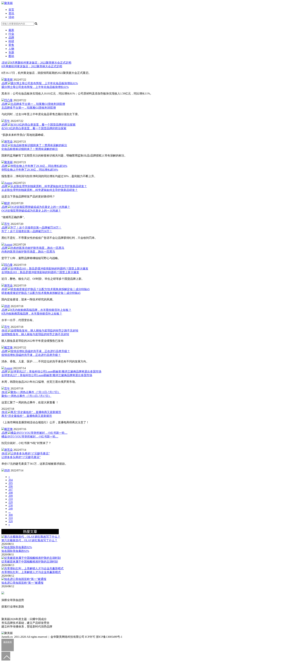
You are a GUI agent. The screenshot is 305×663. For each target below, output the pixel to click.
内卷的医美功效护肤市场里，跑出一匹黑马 (28, 251)
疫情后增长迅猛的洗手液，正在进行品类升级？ (31, 354)
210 (10, 499)
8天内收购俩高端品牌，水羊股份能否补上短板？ (31, 313)
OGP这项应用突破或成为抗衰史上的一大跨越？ (31, 210)
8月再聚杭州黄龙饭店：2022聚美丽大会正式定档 (31, 66)
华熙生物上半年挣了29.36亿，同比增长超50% (29, 169)
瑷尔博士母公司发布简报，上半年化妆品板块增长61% (35, 86)
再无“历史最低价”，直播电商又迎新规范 (26, 415)
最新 (11, 30)
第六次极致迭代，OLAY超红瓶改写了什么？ (29, 540)
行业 (11, 33)
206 (10, 486)
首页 (11, 9)
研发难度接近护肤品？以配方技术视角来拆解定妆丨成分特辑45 (40, 292)
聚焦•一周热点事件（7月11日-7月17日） (26, 395)
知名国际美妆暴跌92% (15, 550)
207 (10, 489)
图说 (11, 56)
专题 (11, 52)
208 (10, 492)
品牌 (11, 37)
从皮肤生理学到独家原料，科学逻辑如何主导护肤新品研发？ (39, 189)
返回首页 (7, 642)
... (9, 511)
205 (10, 483)
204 (10, 479)
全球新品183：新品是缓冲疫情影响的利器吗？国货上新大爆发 (40, 272)
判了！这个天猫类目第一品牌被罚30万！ (26, 231)
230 (10, 505)
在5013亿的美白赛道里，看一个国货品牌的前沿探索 (33, 128)
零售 (11, 44)
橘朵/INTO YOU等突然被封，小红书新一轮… (29, 436)
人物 (11, 48)
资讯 (11, 13)
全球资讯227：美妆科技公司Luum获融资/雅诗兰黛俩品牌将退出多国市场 (46, 375)
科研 (11, 41)
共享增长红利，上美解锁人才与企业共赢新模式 (31, 572)
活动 (11, 17)
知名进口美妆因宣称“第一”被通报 (22, 582)
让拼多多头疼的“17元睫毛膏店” (21, 457)
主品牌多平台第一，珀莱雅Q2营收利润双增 (28, 107)
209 (10, 495)
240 (10, 508)
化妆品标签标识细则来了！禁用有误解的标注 (29, 148)
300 (10, 514)
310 (10, 518)
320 (10, 521)
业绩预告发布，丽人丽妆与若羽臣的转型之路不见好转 (35, 334)
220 (10, 502)
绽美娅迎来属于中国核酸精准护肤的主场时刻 (29, 561)
